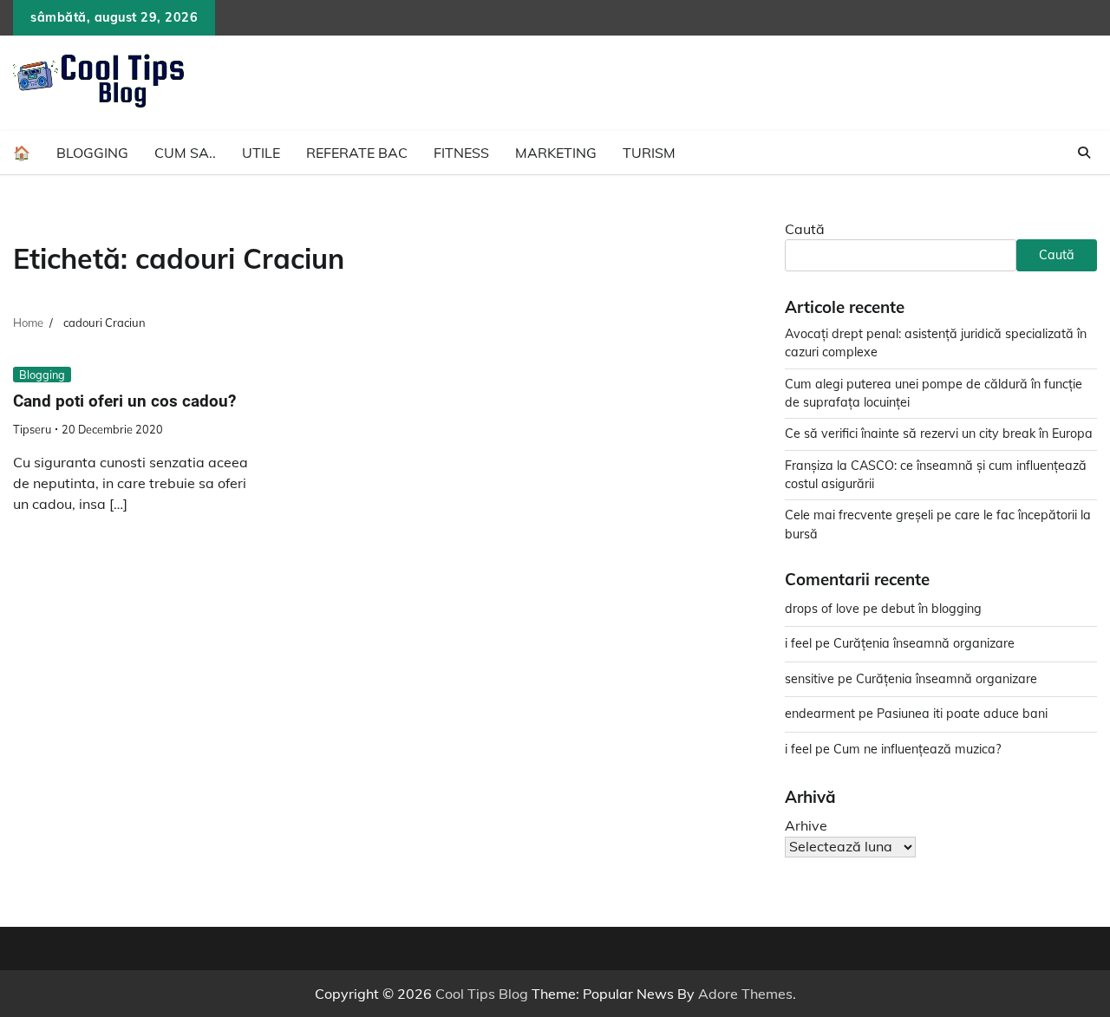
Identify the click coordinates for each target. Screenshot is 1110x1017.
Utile (261, 152)
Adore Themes (745, 993)
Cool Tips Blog (481, 993)
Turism (649, 152)
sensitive (809, 679)
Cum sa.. (185, 152)
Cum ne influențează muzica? (917, 749)
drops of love (822, 608)
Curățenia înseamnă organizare (924, 643)
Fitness (461, 152)
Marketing (556, 152)
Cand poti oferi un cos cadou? (124, 401)
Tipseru (32, 429)
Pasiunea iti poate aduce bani (962, 713)
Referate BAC (357, 152)
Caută (805, 229)
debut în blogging (931, 608)
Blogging (92, 152)
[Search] (1084, 153)
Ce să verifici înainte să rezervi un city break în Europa (939, 433)
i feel (798, 643)
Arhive (806, 825)
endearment (820, 713)
